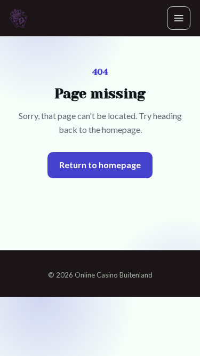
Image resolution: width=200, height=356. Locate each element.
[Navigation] (178, 18)
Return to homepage (100, 165)
